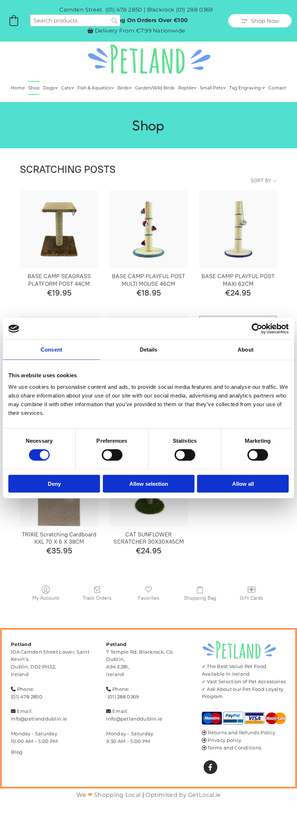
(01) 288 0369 (194, 9)
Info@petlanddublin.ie (39, 719)
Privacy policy (224, 740)
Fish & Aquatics (94, 87)
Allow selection (148, 483)
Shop (33, 87)
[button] (260, 20)
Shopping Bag (200, 598)
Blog (16, 752)
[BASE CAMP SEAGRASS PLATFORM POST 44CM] (59, 229)
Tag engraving (245, 87)
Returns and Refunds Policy (241, 732)
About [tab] (246, 350)
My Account (45, 598)
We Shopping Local (108, 794)
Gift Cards (251, 598)
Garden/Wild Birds (155, 87)
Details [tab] (149, 350)
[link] (50, 88)
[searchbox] (75, 20)
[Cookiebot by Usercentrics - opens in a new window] (257, 328)
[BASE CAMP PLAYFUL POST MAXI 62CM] (238, 229)
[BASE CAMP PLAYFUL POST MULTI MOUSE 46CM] (149, 229)
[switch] (112, 455)
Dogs (49, 87)
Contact (277, 87)
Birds (123, 87)
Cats (66, 87)
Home (18, 87)
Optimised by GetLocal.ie (183, 794)
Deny (54, 483)
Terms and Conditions (234, 748)
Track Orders (97, 598)
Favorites (148, 598)
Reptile (185, 87)
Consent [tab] (51, 350)
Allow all (243, 483)
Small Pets (211, 87)
